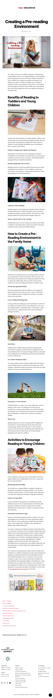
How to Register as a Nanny (44, 667)
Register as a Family (5, 669)
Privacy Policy (6, 623)
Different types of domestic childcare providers (14, 611)
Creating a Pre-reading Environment (26, 24)
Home (2, 4)
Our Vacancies (41, 669)
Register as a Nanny (5, 667)
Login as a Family (5, 676)
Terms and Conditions (8, 613)
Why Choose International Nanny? (11, 608)
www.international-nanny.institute (18, 569)
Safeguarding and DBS (8, 618)
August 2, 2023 (27, 31)
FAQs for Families (7, 603)
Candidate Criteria (42, 671)
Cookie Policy (6, 620)
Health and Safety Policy (8, 615)
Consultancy (16, 4)
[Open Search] (51, 4)
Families (6, 4)
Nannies (10, 4)
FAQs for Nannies (7, 601)
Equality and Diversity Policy (9, 625)
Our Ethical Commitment (8, 606)
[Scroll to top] (50, 695)
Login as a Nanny (5, 674)
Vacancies (42, 3)
